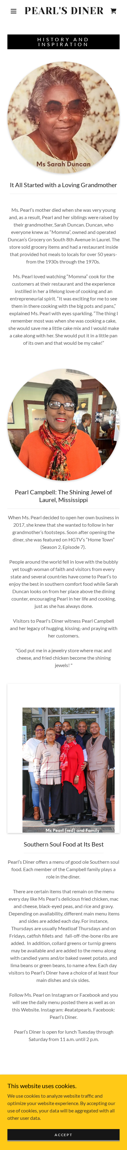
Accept (63, 1134)
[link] (64, 11)
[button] (13, 11)
